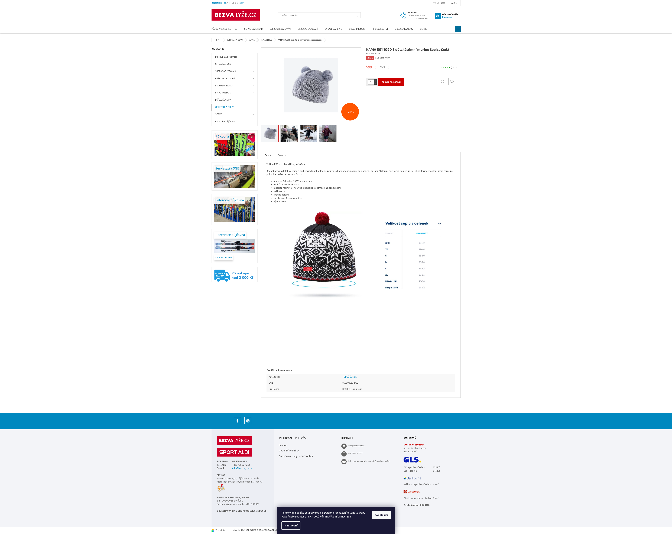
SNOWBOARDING (224, 85)
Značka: (383, 57)
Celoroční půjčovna (225, 121)
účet (242, 2)
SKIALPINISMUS (223, 93)
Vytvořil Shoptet (222, 530)
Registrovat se (219, 2)
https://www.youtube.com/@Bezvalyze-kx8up (369, 461)
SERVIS (218, 114)
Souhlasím (381, 515)
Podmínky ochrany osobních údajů (296, 456)
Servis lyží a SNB (223, 64)
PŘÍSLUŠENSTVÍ (223, 100)
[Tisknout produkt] (442, 81)
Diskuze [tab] (282, 155)
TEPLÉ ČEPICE (349, 377)
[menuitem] (224, 29)
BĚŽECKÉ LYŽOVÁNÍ (225, 78)
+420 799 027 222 (355, 453)
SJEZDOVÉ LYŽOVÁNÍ (225, 71)
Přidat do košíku (391, 82)
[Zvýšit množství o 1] (375, 80)
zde (349, 517)
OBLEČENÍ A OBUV (224, 107)
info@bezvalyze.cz (242, 468)
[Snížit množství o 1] (375, 83)
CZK (453, 3)
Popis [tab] (268, 155)
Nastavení (290, 526)
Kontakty (283, 445)
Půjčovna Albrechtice (226, 57)
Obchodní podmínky (289, 450)
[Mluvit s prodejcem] (451, 81)
